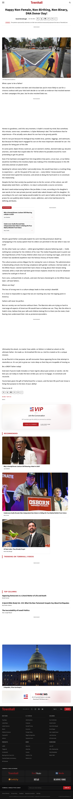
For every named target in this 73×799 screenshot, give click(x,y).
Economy (28, 729)
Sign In (55, 709)
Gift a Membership (53, 749)
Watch (3, 729)
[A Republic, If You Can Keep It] (36, 665)
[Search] (70, 2)
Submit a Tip (29, 755)
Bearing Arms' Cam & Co (8, 755)
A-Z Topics (29, 716)
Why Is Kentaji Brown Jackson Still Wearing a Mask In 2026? (22, 466)
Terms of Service (5, 793)
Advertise (28, 749)
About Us (28, 746)
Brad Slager (52, 729)
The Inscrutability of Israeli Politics (16, 610)
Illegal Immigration (30, 735)
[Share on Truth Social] (41, 18)
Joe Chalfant (7, 469)
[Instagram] (35, 709)
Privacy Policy (14, 793)
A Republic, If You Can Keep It (12, 687)
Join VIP (68, 709)
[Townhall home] (8, 709)
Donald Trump (29, 726)
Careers (27, 752)
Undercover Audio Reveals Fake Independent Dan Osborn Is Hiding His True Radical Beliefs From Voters (35, 513)
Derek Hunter (52, 723)
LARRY (3, 746)
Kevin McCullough (21, 19)
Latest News (5, 723)
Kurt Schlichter (53, 720)
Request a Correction (30, 793)
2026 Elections (29, 720)
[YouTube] (42, 709)
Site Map (38, 793)
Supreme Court (29, 738)
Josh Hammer (52, 735)
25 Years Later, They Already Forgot (14, 549)
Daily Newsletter (53, 752)
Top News (4, 720)
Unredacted (5, 752)
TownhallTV (5, 735)
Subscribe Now (45, 424)
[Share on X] (37, 18)
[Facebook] (38, 709)
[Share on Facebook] (45, 18)
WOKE (3, 399)
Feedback (21, 793)
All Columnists (52, 738)
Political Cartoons (6, 732)
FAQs (61, 709)
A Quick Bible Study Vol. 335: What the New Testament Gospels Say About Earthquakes (35, 603)
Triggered (4, 749)
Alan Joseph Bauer (53, 732)
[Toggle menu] (3, 2)
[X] (31, 709)
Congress (28, 723)
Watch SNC (52, 755)
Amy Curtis (6, 515)
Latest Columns (5, 726)
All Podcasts (5, 761)
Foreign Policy (29, 732)
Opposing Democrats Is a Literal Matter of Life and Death (24, 595)
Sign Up (67, 788)
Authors (4, 738)
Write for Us (28, 758)
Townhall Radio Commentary (9, 758)
